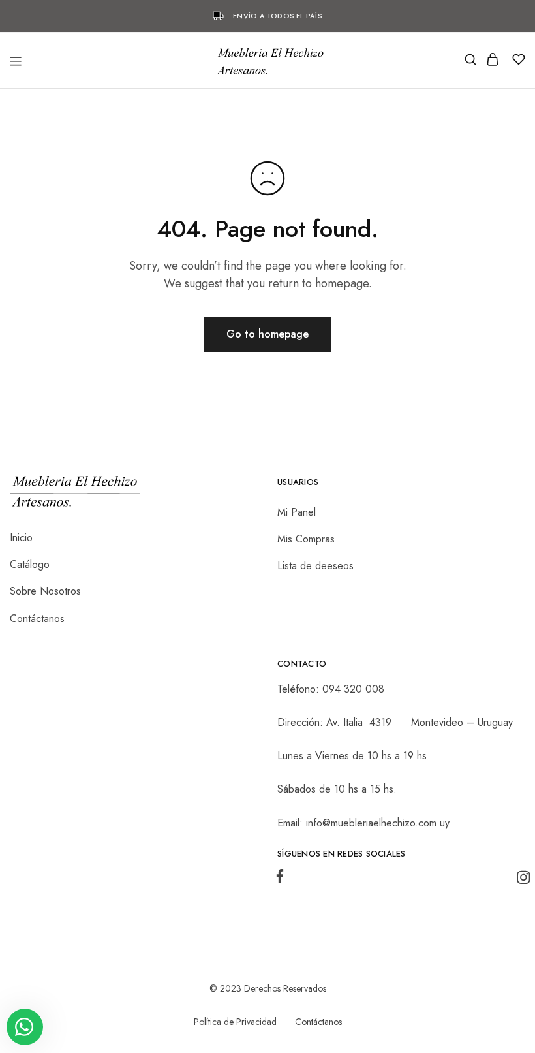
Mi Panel (296, 512)
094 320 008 (353, 689)
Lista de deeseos (315, 565)
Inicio (21, 537)
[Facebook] (282, 879)
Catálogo (30, 564)
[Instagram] (520, 880)
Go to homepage (267, 333)
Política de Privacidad (235, 1021)
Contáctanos (37, 618)
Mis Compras (306, 538)
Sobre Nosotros (45, 591)
